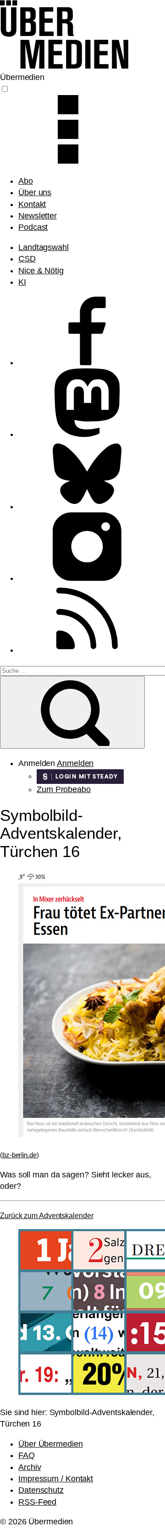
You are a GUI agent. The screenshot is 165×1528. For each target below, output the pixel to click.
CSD (27, 258)
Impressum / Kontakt (55, 1478)
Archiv (29, 1467)
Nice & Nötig (41, 270)
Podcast (33, 227)
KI (22, 282)
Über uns (34, 192)
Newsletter (37, 215)
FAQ (26, 1455)
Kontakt (32, 204)
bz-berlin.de (19, 1155)
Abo (25, 181)
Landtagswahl (43, 247)
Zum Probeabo (64, 789)
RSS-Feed (37, 1502)
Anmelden (75, 763)
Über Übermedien (50, 1443)
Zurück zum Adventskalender (46, 1215)
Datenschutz (41, 1490)
